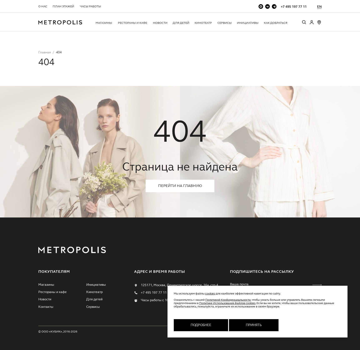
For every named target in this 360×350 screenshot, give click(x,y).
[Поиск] (304, 23)
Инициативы (248, 22)
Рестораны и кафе (132, 22)
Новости (160, 22)
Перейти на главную (180, 186)
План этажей (63, 6)
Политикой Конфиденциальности (228, 299)
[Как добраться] (319, 24)
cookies (210, 293)
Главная (44, 52)
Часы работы (90, 6)
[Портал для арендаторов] (311, 24)
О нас (42, 6)
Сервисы (225, 22)
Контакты (45, 307)
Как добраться (275, 22)
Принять (254, 325)
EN (319, 7)
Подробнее (201, 325)
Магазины (104, 22)
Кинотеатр (203, 22)
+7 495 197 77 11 (294, 7)
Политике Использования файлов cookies (227, 303)
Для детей (181, 22)
